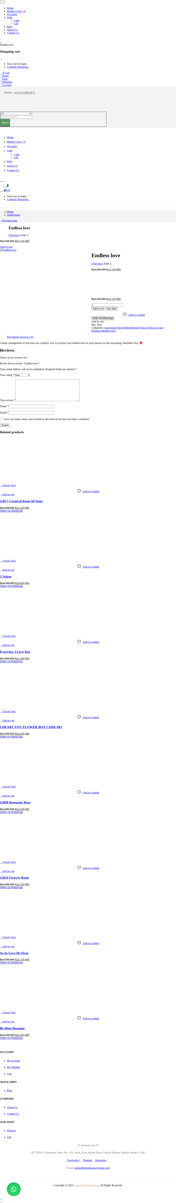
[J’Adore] (21, 555)
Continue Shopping (17, 66)
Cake (16, 20)
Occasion (12, 14)
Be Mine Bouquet (12, 1028)
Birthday (135, 327)
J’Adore (6, 576)
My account (13, 1060)
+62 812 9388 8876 (24, 92)
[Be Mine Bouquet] (21, 1006)
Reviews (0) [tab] (26, 337)
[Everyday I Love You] (21, 630)
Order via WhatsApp (103, 318)
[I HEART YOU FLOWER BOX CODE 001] (21, 705)
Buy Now (111, 308)
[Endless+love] (95, 333)
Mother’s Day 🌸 (16, 11)
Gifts (9, 17)
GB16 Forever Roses (14, 877)
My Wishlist (13, 1067)
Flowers (11, 1130)
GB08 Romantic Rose (15, 802)
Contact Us (13, 32)
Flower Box (146, 327)
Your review (7, 400)
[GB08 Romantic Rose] (21, 780)
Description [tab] (13, 337)
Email (4, 412)
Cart (9, 1073)
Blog (9, 26)
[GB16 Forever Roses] (21, 856)
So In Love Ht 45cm (14, 953)
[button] (4, 72)
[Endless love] (92, 333)
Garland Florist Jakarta (86, 1185)
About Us (12, 29)
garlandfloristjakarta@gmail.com (92, 1167)
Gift (16, 23)
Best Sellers (124, 327)
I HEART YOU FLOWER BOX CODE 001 (31, 727)
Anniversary (13, 214)
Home (10, 8)
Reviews (14, 235)
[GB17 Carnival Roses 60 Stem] (21, 479)
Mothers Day (109, 330)
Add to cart (6, 246)
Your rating (7, 375)
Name (4, 406)
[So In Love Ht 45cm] (21, 931)
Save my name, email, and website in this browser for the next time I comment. (47, 419)
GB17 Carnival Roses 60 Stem (21, 501)
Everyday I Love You (15, 652)
